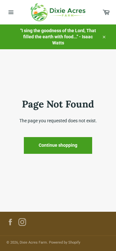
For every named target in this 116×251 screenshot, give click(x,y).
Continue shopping (58, 145)
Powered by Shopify (64, 242)
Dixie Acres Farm (33, 242)
